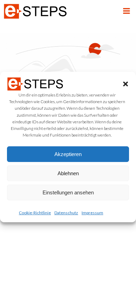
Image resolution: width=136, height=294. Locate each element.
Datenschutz (66, 212)
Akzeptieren (68, 154)
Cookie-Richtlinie (35, 212)
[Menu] (127, 11)
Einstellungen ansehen (68, 192)
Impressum (92, 212)
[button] (125, 83)
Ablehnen (68, 173)
